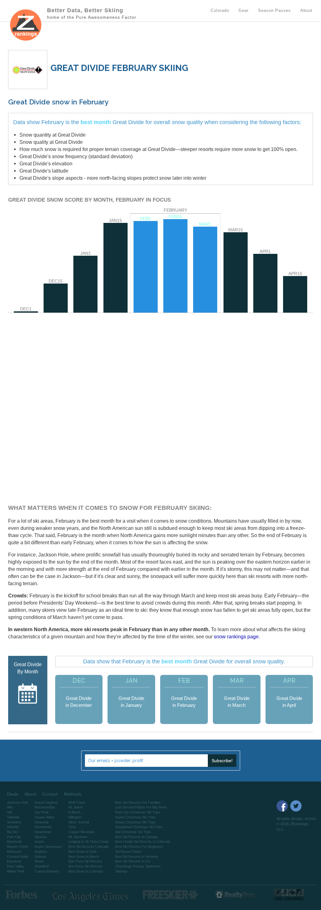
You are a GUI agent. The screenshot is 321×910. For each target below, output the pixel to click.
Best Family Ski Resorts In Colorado (142, 841)
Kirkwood (14, 851)
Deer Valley (15, 866)
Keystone (14, 861)
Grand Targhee (46, 802)
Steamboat (42, 832)
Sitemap (121, 871)
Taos (72, 827)
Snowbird (14, 822)
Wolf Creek (76, 802)
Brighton (40, 851)
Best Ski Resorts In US (132, 861)
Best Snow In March (83, 856)
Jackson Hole (17, 802)
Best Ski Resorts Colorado (88, 846)
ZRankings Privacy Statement (137, 866)
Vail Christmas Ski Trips (133, 832)
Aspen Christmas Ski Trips (135, 817)
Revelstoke (43, 827)
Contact (50, 794)
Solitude (40, 856)
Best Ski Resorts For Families (137, 802)
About (30, 794)
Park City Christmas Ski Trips (137, 812)
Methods (72, 794)
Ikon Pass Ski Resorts (85, 866)
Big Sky (12, 832)
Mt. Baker (75, 807)
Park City (14, 837)
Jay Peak (41, 812)
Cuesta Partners (47, 871)
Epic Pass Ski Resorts (85, 861)
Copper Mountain (81, 832)
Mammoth (14, 841)
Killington (75, 817)
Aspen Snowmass (48, 846)
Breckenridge (44, 807)
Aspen (39, 841)
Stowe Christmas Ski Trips (135, 822)
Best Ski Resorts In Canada (136, 837)
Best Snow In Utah (82, 851)
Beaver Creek (17, 846)
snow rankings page (236, 636)
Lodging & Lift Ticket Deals (88, 841)
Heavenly (41, 822)
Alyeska (40, 837)
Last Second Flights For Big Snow (140, 807)
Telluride (13, 817)
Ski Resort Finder (128, 851)
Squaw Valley (44, 817)
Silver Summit (78, 822)
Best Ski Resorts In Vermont (136, 856)
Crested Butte (17, 856)
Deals (12, 794)
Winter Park (16, 871)
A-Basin (74, 812)
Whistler (13, 827)
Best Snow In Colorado (85, 871)
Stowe (39, 861)
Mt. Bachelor (77, 837)
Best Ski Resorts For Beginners (139, 846)
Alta (10, 807)
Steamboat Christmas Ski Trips (138, 827)
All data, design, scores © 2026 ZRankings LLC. (296, 824)
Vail (9, 812)
